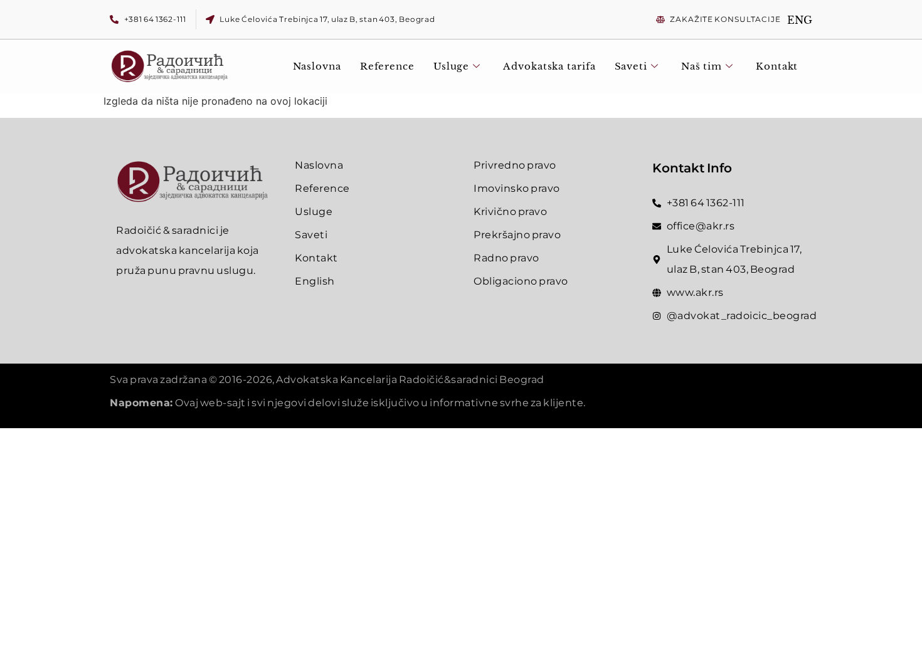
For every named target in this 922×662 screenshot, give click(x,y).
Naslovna (317, 66)
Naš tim (701, 66)
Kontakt (777, 66)
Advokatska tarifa (549, 66)
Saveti (631, 66)
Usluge (451, 66)
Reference (387, 66)
